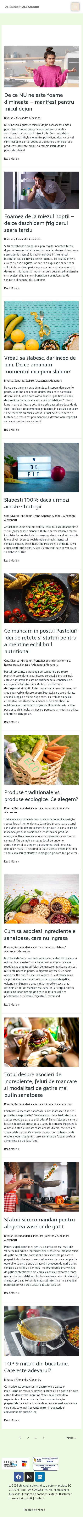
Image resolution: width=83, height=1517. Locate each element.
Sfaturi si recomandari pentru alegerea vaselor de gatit (39, 1223)
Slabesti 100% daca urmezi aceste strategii (36, 503)
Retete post (11, 664)
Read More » (11, 158)
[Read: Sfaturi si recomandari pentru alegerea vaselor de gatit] (41, 1187)
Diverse (8, 118)
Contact (39, 1498)
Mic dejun (26, 516)
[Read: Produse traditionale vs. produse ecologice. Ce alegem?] (41, 760)
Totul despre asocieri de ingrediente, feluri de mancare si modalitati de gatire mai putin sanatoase (40, 1084)
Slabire (29, 380)
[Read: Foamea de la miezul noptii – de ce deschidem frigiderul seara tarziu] (41, 190)
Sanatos (19, 380)
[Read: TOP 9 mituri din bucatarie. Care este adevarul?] (41, 1331)
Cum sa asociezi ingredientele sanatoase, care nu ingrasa (39, 934)
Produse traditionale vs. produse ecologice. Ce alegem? (41, 796)
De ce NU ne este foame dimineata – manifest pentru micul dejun (39, 102)
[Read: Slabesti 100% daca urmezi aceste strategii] (41, 467)
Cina (6, 516)
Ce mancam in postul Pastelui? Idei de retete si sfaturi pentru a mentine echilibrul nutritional (41, 641)
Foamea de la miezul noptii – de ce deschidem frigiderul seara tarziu (39, 223)
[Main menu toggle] (75, 7)
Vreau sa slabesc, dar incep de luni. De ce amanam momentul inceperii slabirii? (40, 365)
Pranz (37, 516)
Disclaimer (65, 1494)
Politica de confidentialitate (40, 1494)
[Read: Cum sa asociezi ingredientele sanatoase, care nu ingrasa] (41, 899)
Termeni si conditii (21, 1498)
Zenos (41, 1510)
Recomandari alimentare (55, 660)
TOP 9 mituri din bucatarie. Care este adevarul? (36, 1367)
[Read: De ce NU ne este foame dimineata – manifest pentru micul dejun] (41, 67)
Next (72, 1438)
